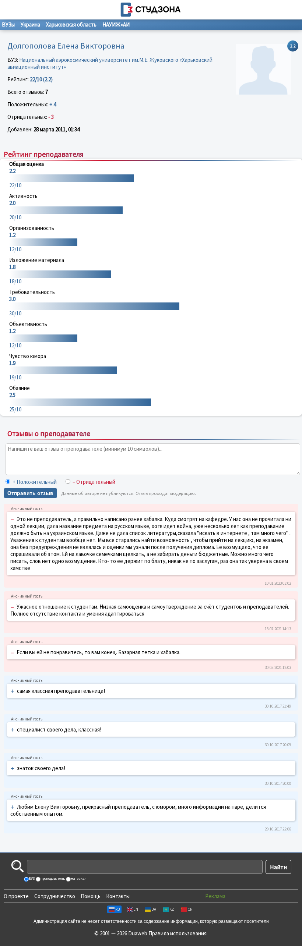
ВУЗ (31, 878)
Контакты (118, 896)
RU (117, 909)
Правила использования (177, 933)
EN (135, 909)
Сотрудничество (54, 896)
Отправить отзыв (30, 493)
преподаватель (52, 878)
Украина (30, 24)
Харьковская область (71, 24)
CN (190, 909)
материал (78, 878)
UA (153, 909)
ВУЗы (8, 24)
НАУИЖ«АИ (116, 24)
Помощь (91, 896)
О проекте (16, 896)
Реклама (215, 896)
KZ (171, 909)
